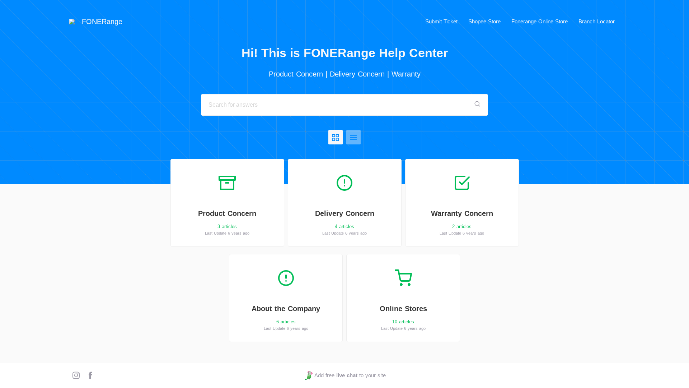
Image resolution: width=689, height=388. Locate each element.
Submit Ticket (441, 21)
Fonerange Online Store (539, 21)
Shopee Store (484, 21)
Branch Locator (596, 21)
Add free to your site (349, 375)
